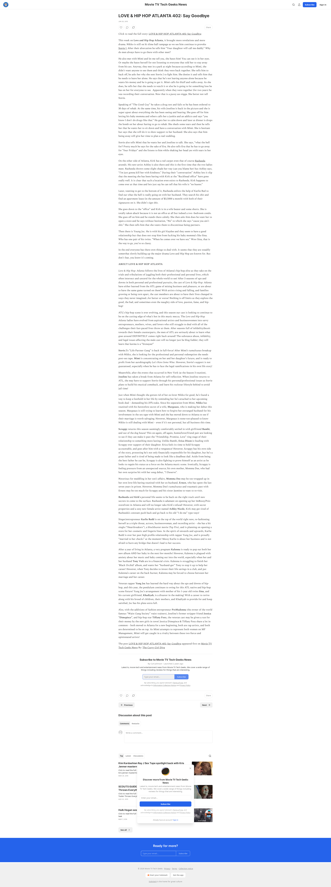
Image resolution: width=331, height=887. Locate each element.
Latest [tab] (128, 756)
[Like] (121, 27)
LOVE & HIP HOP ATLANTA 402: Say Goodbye (175, 34)
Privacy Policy (185, 812)
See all (124, 830)
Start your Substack (159, 875)
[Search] (293, 4)
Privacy (167, 868)
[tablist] (129, 723)
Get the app (178, 875)
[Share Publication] (299, 4)
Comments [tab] (124, 723)
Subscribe (309, 4)
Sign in (323, 4)
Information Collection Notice (164, 812)
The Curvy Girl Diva (153, 648)
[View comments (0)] (127, 27)
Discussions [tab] (138, 756)
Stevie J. (122, 48)
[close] (190, 768)
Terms (174, 868)
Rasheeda (200, 161)
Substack (153, 881)
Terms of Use (178, 810)
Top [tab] (121, 756)
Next (204, 705)
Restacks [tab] (135, 723)
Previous (128, 705)
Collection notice (186, 868)
